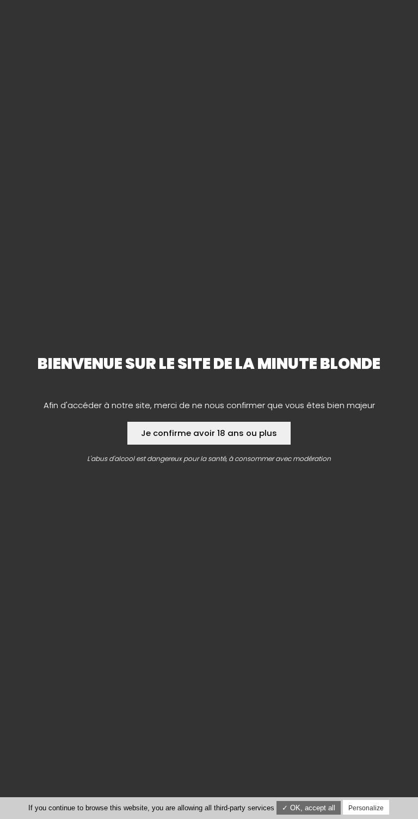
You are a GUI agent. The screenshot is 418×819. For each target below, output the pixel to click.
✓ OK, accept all (308, 808)
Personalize (366, 808)
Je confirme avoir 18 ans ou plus (209, 433)
